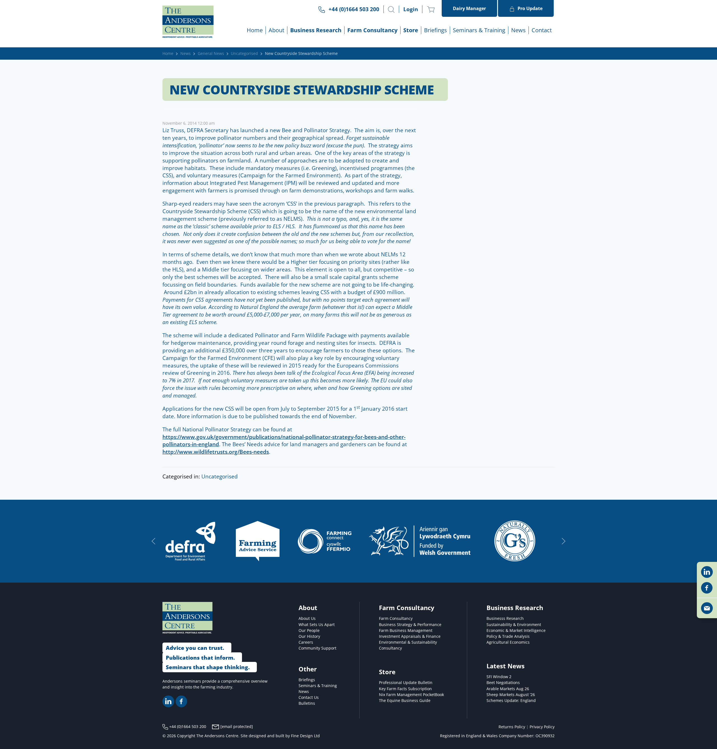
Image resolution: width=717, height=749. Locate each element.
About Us (307, 618)
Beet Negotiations (503, 682)
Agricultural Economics (508, 642)
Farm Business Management (405, 630)
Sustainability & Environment (513, 624)
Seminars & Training (318, 685)
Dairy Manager (469, 8)
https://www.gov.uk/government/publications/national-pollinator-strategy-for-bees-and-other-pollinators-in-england (284, 440)
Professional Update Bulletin (405, 682)
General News (211, 53)
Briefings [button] (435, 30)
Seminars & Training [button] (479, 30)
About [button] (276, 30)
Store (410, 30)
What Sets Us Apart (317, 624)
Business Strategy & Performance (410, 624)
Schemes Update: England (511, 700)
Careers (306, 642)
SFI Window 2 (498, 676)
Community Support (317, 648)
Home (255, 30)
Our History (309, 636)
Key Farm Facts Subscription (405, 688)
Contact (542, 30)
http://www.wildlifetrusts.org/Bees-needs (215, 451)
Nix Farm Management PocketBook (411, 694)
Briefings (307, 679)
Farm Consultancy (396, 618)
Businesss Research (505, 618)
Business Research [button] (315, 30)
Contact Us (309, 697)
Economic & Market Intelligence (516, 630)
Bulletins (307, 703)
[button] (391, 9)
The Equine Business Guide (404, 700)
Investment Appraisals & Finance (410, 636)
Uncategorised (244, 53)
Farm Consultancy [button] (372, 30)
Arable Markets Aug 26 (507, 688)
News (518, 30)
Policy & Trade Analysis (508, 636)
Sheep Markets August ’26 (510, 694)
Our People (309, 630)
